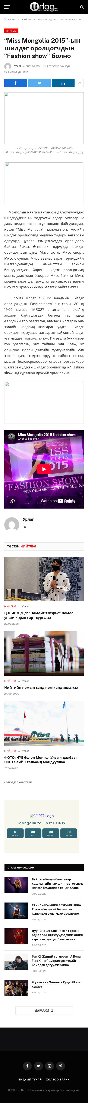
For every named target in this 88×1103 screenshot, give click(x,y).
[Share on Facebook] (15, 83)
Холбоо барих (58, 1079)
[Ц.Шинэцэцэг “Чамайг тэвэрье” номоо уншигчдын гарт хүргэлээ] (44, 579)
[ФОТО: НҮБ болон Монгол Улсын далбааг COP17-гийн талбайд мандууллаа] (44, 723)
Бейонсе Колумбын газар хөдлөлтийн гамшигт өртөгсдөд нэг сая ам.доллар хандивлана (57, 884)
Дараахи (42, 1010)
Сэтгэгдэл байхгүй (58, 66)
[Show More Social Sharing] (80, 83)
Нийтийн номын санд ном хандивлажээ (41, 688)
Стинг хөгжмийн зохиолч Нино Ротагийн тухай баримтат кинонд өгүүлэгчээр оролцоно (56, 909)
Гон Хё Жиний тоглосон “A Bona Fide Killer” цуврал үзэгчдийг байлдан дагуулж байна (56, 961)
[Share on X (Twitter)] (39, 83)
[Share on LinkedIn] (63, 83)
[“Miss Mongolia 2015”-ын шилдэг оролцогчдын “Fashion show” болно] (44, 118)
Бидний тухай (30, 1079)
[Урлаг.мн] (44, 7)
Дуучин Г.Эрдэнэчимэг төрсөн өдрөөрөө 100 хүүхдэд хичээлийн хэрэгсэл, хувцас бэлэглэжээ (57, 935)
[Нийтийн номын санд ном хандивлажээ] (44, 653)
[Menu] (7, 7)
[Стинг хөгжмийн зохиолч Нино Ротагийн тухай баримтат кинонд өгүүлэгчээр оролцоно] (16, 911)
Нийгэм (11, 31)
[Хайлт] (81, 7)
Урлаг (17, 66)
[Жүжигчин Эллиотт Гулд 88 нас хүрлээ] (16, 988)
